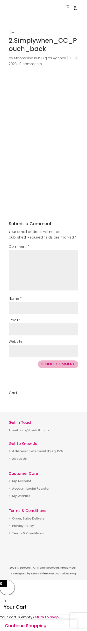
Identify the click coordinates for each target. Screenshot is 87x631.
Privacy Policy (23, 525)
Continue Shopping (25, 625)
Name (15, 298)
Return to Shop (45, 617)
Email (15, 320)
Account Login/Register (31, 488)
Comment (19, 246)
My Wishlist (21, 496)
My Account (21, 481)
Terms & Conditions (28, 533)
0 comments (30, 63)
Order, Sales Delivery (28, 518)
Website (15, 341)
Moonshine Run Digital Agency (40, 58)
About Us (19, 458)
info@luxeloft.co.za (34, 430)
